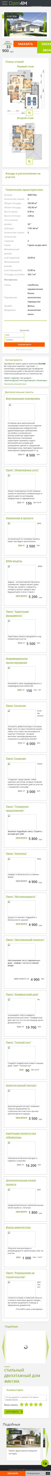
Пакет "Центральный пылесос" (25, 939)
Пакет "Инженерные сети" (22, 470)
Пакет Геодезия (16, 758)
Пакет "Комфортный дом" (22, 994)
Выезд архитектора (18, 1227)
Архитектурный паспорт (21, 1085)
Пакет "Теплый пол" (18, 1042)
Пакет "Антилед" (16, 853)
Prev (6, 24)
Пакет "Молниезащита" (21, 896)
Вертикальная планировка (23, 398)
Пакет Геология (16, 705)
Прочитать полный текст (15, 384)
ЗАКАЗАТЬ (25, 44)
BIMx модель (14, 561)
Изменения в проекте (19, 518)
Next (44, 24)
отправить (12, 1411)
